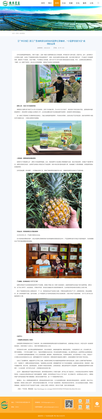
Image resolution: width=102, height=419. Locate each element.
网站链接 (97, 406)
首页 (43, 3)
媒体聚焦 (22, 33)
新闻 (57, 3)
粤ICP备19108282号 (59, 416)
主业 (64, 3)
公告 (91, 3)
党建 (71, 3)
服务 (84, 3)
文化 (78, 3)
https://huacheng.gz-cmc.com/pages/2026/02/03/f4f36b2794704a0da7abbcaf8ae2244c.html (57, 389)
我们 (50, 3)
